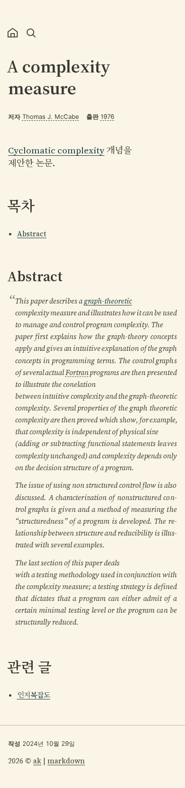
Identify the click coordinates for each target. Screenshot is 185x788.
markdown (66, 761)
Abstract (31, 234)
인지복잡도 (33, 695)
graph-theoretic (108, 301)
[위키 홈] (13, 33)
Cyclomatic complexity (56, 150)
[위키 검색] (31, 33)
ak (37, 761)
